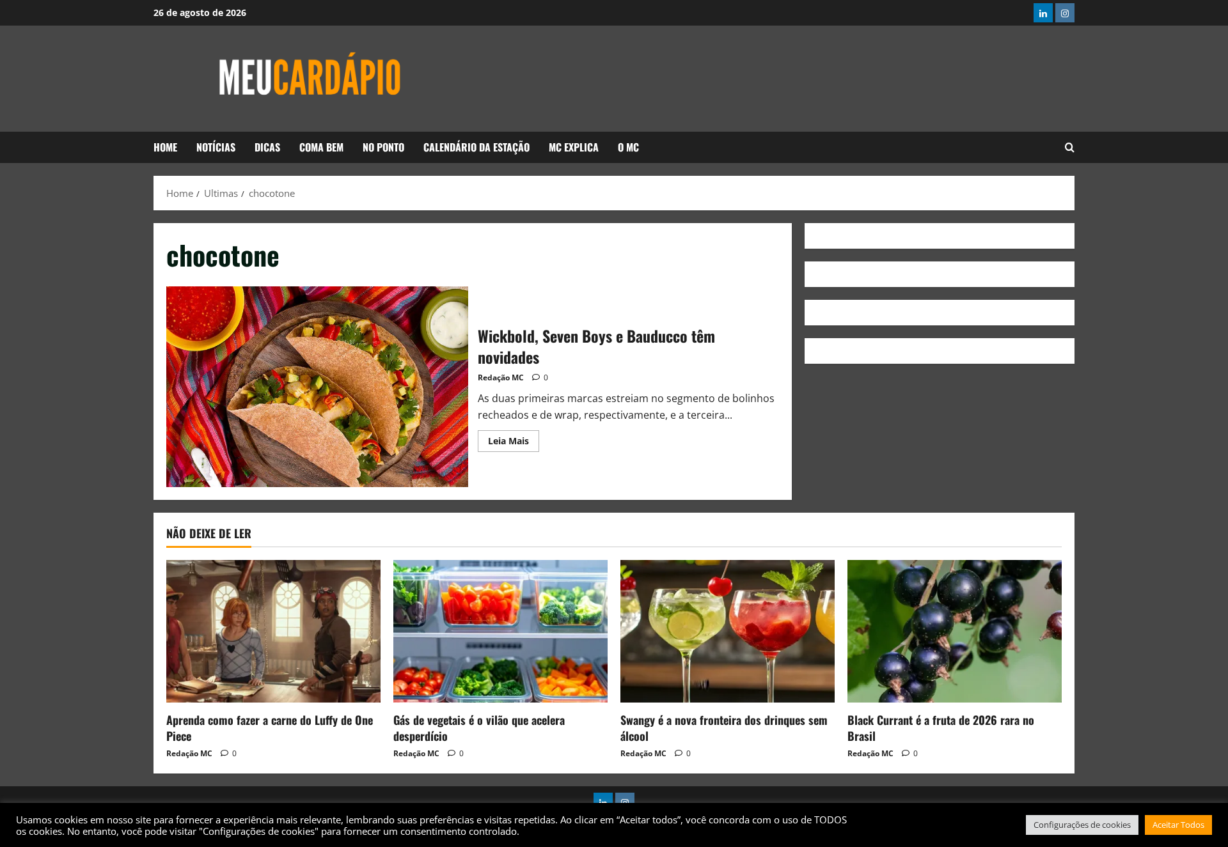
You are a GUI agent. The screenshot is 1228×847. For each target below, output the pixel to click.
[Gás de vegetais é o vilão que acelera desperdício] (500, 631)
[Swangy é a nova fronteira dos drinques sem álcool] (727, 631)
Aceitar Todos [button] (1178, 824)
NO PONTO (383, 147)
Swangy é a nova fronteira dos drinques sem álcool (724, 727)
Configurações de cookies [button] (1082, 824)
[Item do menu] (1043, 12)
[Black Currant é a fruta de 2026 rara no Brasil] (954, 631)
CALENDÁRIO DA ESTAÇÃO (476, 147)
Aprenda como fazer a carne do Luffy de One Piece (269, 727)
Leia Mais (513, 438)
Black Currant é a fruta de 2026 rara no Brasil (940, 727)
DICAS (267, 147)
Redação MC (501, 377)
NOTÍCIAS (215, 147)
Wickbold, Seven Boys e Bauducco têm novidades (317, 386)
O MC (628, 147)
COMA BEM (321, 147)
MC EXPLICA (574, 147)
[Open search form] (1069, 148)
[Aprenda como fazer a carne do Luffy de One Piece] (273, 631)
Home (165, 147)
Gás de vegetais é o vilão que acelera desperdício (479, 727)
